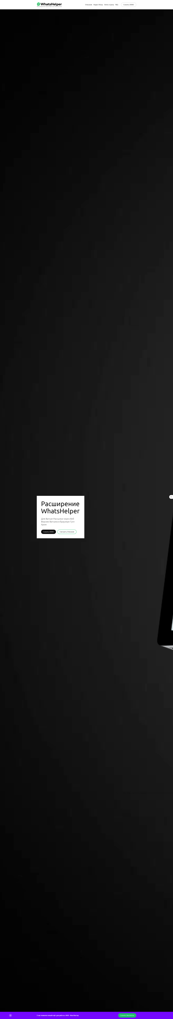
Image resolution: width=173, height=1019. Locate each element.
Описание (88, 5)
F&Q (116, 5)
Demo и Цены (109, 5)
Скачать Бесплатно (127, 1015)
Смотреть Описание (67, 532)
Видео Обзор (98, 5)
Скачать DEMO (128, 5)
